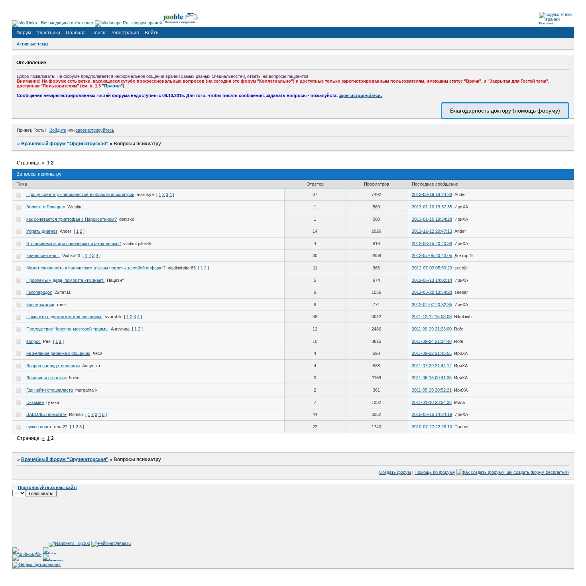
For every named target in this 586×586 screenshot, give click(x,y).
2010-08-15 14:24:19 (432, 414)
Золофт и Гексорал (45, 206)
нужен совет (38, 426)
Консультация (40, 304)
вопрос (33, 341)
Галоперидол (39, 292)
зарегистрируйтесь (95, 130)
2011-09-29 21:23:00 (432, 329)
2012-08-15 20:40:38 (432, 243)
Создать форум (395, 472)
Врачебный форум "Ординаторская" (64, 143)
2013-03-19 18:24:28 (432, 194)
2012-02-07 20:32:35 (432, 304)
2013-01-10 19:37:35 (432, 206)
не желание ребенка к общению (58, 353)
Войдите (57, 130)
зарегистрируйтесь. (360, 95)
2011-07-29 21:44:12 (432, 365)
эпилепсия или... (43, 255)
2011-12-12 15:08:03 (432, 316)
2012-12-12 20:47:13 (432, 231)
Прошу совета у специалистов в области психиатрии (80, 194)
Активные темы (32, 44)
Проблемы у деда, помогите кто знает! (65, 280)
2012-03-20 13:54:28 (432, 292)
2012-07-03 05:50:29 (432, 267)
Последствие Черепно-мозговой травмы (67, 329)
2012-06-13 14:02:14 (432, 280)
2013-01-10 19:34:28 (432, 219)
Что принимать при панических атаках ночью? (73, 243)
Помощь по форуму (435, 472)
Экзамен (35, 402)
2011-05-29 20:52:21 (432, 390)
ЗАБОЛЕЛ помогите (46, 414)
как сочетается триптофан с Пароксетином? (71, 219)
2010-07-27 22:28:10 (432, 426)
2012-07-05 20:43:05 (432, 255)
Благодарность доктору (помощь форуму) (505, 110)
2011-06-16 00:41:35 (432, 377)
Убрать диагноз (41, 231)
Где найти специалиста (49, 390)
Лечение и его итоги (46, 377)
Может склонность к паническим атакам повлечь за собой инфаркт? (95, 267)
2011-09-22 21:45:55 (432, 353)
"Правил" (112, 85)
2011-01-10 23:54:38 (432, 402)
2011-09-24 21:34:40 (432, 341)
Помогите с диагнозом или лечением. (64, 316)
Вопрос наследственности (53, 365)
